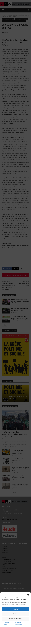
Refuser (15, 614)
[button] (28, 594)
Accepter (15, 609)
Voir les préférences (15, 618)
